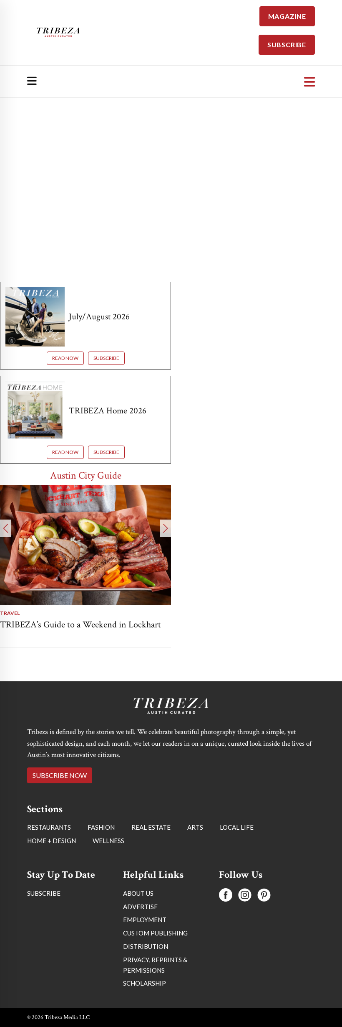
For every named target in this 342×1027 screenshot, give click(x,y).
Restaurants (49, 827)
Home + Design (51, 840)
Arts (195, 827)
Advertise (140, 906)
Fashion (101, 827)
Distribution (145, 946)
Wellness (108, 840)
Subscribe (106, 358)
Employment (144, 919)
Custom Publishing (155, 933)
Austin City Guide (85, 475)
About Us (138, 893)
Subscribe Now (60, 775)
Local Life (237, 827)
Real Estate (151, 827)
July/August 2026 (99, 316)
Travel (10, 613)
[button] (5, 528)
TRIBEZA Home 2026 (107, 410)
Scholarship (144, 983)
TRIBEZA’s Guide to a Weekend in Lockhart (80, 625)
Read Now (65, 358)
